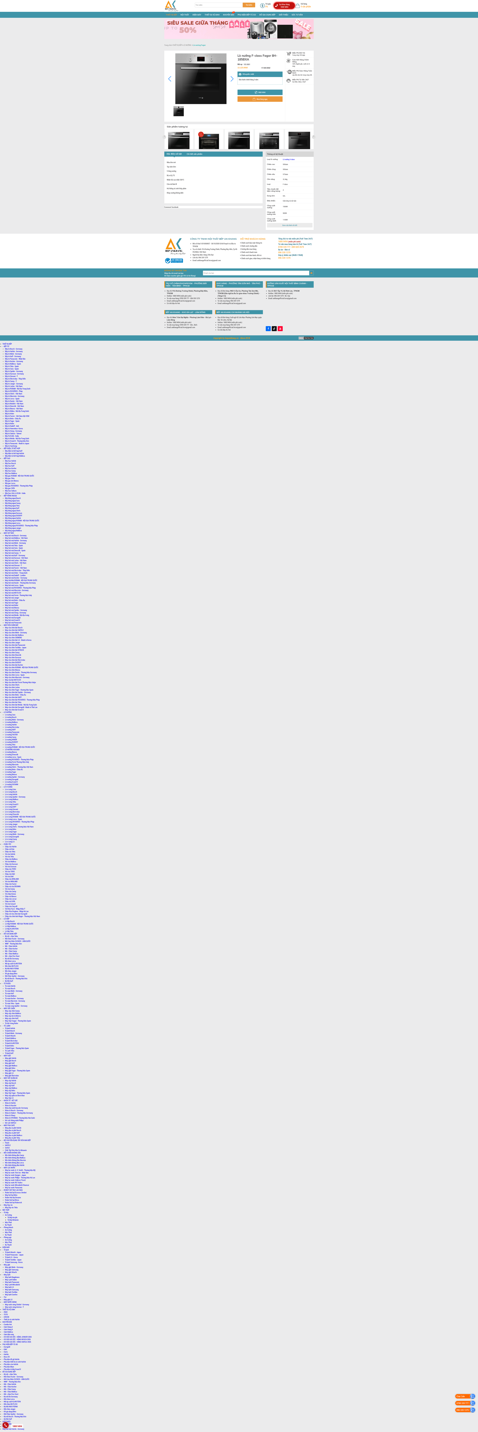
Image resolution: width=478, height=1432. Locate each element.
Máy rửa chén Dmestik (13, 655)
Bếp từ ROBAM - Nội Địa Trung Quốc (17, 388)
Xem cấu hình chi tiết (289, 225)
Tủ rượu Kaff (9, 993)
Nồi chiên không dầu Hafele (14, 1165)
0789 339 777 (284, 246)
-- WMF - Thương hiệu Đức (11, 1381)
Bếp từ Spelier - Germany (14, 371)
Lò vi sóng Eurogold (12, 836)
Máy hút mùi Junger (12, 597)
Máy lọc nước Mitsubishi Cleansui (17, 1185)
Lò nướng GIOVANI (11, 784)
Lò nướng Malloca (11, 722)
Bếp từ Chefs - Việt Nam (13, 393)
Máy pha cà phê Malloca (13, 1135)
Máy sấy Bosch (10, 1083)
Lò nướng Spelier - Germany (15, 777)
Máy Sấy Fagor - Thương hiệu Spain (17, 1093)
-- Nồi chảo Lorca (8, 1399)
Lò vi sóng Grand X (11, 804)
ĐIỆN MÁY (197, 15)
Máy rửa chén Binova (12, 670)
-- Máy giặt (6, 1264)
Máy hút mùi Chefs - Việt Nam (15, 563)
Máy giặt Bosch (10, 1060)
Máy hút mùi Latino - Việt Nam (16, 560)
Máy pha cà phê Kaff (12, 1132)
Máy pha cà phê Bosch (13, 1130)
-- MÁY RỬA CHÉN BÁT (10, 625)
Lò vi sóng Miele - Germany (14, 834)
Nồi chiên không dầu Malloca (15, 1157)
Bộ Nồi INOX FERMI (12, 968)
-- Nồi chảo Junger (8, 1409)
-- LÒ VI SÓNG (7, 787)
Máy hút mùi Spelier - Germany (16, 610)
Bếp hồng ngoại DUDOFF (13, 515)
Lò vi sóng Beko (10, 829)
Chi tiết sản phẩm (194, 154)
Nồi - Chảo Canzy (11, 951)
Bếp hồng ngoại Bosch (13, 498)
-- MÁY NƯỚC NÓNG (9, 1302)
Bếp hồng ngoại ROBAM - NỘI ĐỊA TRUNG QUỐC (22, 520)
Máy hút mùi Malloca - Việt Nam (16, 538)
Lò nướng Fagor (199, 45)
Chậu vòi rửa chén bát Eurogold (16, 913)
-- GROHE (5, 1317)
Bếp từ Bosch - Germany (13, 349)
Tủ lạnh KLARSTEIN (12, 1043)
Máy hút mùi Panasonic (13, 622)
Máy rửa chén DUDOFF (13, 662)
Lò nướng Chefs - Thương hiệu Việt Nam (19, 767)
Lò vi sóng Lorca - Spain (13, 819)
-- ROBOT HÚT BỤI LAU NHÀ (12, 1190)
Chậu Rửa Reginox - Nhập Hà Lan (17, 911)
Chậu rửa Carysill (11, 906)
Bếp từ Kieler (9, 423)
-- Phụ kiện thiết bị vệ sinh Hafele (14, 1361)
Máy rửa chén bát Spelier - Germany (18, 692)
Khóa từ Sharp (10, 1115)
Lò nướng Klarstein (11, 764)
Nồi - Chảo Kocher (11, 948)
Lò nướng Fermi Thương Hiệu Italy (17, 762)
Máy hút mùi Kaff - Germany (15, 555)
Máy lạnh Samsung (12, 1289)
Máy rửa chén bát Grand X (14, 709)
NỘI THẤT (184, 15)
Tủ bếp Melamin (13, 1220)
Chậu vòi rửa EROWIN (12, 886)
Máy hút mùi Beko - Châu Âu (15, 600)
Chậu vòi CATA (10, 901)
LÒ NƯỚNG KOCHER (12, 749)
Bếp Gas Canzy (10, 470)
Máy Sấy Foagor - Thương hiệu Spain (18, 1020)
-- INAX (4, 1312)
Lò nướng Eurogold (11, 779)
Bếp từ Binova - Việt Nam (14, 408)
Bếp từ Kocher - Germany (14, 361)
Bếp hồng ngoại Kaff (12, 508)
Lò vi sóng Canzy (11, 839)
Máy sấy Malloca (11, 1088)
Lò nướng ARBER (11, 739)
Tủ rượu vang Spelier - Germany (16, 1006)
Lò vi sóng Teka (10, 801)
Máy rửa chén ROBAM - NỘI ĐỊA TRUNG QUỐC (21, 667)
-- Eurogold (6, 1347)
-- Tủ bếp (5, 1212)
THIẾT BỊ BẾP (171, 15)
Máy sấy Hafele (10, 1080)
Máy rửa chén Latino (12, 687)
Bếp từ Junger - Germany (14, 383)
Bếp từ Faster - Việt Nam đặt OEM (17, 416)
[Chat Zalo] (473, 1396)
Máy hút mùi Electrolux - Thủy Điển (17, 570)
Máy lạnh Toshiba (11, 1292)
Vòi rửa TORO (10, 871)
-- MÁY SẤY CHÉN (8, 1008)
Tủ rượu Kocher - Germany (14, 998)
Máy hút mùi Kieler (11, 605)
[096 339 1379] (473, 1410)
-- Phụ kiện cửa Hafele (10, 1364)
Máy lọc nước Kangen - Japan (15, 1175)
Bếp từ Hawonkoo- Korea (14, 428)
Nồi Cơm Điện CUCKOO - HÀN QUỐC (17, 941)
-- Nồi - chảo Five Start (10, 1394)
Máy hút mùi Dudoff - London (15, 575)
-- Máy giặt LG (7, 1299)
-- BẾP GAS (6, 458)
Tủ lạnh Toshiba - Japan (13, 1259)
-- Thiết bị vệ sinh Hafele (11, 1319)
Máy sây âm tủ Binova (13, 1016)
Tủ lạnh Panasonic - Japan (14, 1254)
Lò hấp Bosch (10, 921)
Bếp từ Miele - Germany (13, 354)
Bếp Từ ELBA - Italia (12, 436)
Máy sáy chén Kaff (11, 1018)
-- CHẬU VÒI (6, 844)
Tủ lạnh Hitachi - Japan (13, 1252)
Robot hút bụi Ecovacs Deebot (16, 1192)
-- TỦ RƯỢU (6, 983)
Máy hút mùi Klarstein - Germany (17, 590)
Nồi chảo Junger (11, 971)
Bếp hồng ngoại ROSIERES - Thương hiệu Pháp (21, 525)
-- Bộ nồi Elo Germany (10, 1396)
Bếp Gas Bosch (10, 463)
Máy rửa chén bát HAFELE (14, 630)
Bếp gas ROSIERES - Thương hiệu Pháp (19, 485)
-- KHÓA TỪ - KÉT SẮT (10, 1100)
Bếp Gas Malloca (11, 473)
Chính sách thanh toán (249, 252)
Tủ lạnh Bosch (10, 1030)
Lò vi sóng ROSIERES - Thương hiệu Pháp (19, 821)
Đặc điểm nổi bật (174, 154)
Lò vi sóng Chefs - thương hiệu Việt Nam (19, 826)
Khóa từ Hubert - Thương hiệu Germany (19, 1113)
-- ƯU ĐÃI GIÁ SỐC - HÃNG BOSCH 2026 (16, 1339)
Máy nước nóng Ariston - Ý (14, 1307)
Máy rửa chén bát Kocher (14, 665)
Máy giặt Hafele (10, 1058)
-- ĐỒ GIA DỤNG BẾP (9, 933)
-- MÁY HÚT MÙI (8, 533)
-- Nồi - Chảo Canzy (9, 1389)
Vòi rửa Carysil (10, 904)
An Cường (8, 1215)
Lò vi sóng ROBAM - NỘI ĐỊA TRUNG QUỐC (20, 816)
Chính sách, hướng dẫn (249, 246)
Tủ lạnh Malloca (10, 1038)
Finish (7, 1142)
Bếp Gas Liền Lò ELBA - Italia (15, 493)
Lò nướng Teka (10, 744)
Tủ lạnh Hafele (10, 1028)
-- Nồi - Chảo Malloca (9, 1391)
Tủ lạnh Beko (9, 1045)
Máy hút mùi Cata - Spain (14, 548)
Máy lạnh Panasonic (12, 1282)
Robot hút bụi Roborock (13, 1202)
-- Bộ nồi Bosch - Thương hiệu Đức (14, 1416)
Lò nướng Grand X (11, 782)
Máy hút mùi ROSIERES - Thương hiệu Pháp (20, 587)
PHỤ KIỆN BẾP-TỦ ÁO (247, 15)
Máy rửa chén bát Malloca (14, 635)
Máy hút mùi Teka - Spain (14, 545)
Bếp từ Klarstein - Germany (14, 396)
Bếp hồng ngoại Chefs (12, 510)
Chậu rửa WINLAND (12, 879)
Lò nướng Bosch (10, 717)
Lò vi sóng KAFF (10, 806)
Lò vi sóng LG (10, 841)
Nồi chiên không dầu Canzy (14, 1155)
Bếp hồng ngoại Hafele (13, 518)
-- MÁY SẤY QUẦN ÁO (10, 1078)
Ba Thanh (8, 1225)
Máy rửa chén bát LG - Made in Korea (18, 640)
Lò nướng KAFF (10, 729)
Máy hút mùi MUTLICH (13, 592)
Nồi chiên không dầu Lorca (14, 1162)
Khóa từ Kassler (10, 1105)
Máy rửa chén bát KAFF (13, 697)
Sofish (7, 1147)
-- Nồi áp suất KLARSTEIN (11, 1401)
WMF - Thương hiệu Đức (13, 943)
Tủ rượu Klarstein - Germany (15, 1001)
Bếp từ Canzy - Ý (11, 381)
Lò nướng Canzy (10, 737)
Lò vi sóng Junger (11, 824)
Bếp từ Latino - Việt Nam (13, 386)
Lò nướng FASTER (11, 734)
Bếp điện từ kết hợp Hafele (14, 453)
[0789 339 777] (473, 1403)
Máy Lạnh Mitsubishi (12, 1284)
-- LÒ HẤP (5, 918)
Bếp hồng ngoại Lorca (12, 523)
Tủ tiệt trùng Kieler (11, 1023)
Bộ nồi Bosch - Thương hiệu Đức (16, 978)
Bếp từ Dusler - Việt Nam (14, 401)
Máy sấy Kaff (10, 1085)
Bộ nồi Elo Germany (12, 958)
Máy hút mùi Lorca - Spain (14, 585)
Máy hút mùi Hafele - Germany (16, 540)
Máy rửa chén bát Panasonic (15, 645)
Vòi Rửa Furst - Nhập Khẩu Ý (15, 909)
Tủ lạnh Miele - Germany (13, 1033)
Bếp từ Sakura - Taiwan (13, 433)
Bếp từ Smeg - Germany (13, 431)
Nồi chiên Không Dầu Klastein (15, 1160)
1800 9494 (283, 241)
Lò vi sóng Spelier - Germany (15, 797)
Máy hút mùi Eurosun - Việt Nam (16, 558)
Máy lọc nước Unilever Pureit (15, 1180)
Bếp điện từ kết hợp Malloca (15, 456)
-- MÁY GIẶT (6, 1055)
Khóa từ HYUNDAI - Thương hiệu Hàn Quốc (20, 1118)
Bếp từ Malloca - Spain (13, 363)
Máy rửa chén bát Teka (13, 702)
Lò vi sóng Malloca (11, 799)
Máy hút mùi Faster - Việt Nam (16, 568)
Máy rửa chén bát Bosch (13, 627)
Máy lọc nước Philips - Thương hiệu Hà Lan (20, 1177)
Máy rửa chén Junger (12, 642)
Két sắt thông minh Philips (14, 1120)
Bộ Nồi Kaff (9, 981)
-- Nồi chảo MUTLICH (9, 1404)
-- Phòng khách (7, 1227)
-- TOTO (5, 1314)
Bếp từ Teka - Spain (12, 366)
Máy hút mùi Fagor (11, 602)
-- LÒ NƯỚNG (7, 712)
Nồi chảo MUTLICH (11, 966)
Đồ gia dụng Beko (11, 973)
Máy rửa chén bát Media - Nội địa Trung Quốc (21, 704)
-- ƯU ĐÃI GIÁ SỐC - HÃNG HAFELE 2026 (16, 1342)
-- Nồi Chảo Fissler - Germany (12, 1376)
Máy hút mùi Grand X (12, 620)
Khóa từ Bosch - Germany (14, 1110)
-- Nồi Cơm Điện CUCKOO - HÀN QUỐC (15, 1379)
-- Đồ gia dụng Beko (9, 1411)
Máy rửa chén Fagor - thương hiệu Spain (19, 689)
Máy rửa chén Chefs (12, 685)
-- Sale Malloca (7, 1332)
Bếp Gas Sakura (10, 490)
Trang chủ (167, 45)
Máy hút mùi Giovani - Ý (13, 565)
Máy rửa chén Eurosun (13, 657)
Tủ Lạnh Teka (9, 1050)
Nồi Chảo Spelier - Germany (15, 976)
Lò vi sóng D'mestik (12, 814)
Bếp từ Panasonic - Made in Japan (17, 443)
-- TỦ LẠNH (6, 1025)
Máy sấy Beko (10, 1090)
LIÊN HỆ (169, 21)
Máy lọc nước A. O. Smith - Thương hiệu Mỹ (20, 1170)
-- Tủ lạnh (5, 1249)
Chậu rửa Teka (10, 851)
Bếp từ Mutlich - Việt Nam (14, 403)
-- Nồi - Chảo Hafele (9, 1384)
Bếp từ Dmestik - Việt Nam (14, 406)
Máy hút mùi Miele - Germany (15, 543)
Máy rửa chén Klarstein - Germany (17, 677)
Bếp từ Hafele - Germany (14, 351)
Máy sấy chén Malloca (13, 1013)
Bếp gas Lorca (10, 483)
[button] (164, 137)
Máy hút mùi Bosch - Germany (16, 535)
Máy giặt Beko (10, 1068)
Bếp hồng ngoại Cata (12, 500)
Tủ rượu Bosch (10, 988)
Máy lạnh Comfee (11, 1294)
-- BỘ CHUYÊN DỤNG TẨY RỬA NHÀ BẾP (16, 1140)
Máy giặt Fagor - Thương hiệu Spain (17, 1070)
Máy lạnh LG (9, 1287)
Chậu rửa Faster (11, 884)
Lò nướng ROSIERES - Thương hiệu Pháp (19, 759)
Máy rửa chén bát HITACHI (14, 650)
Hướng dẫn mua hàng (248, 249)
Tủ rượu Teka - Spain (12, 1003)
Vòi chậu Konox (10, 894)
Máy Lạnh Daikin (11, 1279)
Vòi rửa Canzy (10, 889)
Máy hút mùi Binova (12, 607)
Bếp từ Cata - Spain (12, 368)
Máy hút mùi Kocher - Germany (16, 578)
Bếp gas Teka (9, 478)
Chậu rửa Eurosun (11, 864)
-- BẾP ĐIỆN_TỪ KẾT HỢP (11, 448)
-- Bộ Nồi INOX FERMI (10, 1406)
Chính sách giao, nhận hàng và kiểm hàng (255, 258)
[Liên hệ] (5, 1426)
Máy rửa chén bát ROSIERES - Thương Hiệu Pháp (22, 699)
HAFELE (8, 1145)
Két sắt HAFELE (10, 1123)
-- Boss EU (6, 1356)
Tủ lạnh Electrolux (11, 1040)
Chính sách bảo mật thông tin (251, 243)
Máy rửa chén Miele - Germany (16, 632)
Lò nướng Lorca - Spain (13, 757)
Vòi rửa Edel (9, 876)
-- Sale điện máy (8, 1334)
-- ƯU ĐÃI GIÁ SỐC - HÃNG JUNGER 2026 (17, 1337)
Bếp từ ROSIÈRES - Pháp (14, 391)
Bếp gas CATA (10, 488)
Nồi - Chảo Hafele (11, 946)
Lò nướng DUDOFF (11, 742)
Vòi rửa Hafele (10, 854)
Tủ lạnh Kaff (9, 1053)
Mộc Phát (8, 1222)
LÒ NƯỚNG (187, 45)
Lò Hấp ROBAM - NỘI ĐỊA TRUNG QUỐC (19, 923)
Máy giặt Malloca (11, 1065)
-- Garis (5, 1351)
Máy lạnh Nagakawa (12, 1277)
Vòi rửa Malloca (10, 861)
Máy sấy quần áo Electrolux (15, 1095)
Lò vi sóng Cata (10, 789)
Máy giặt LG (9, 1073)
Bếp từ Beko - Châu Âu (13, 418)
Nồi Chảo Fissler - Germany (14, 938)
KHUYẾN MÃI (228, 15)
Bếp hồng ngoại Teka (12, 505)
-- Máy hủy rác (7, 1205)
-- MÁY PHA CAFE (8, 1125)
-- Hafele (5, 1354)
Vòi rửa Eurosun (10, 866)
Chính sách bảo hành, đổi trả (251, 255)
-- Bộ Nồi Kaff (7, 1419)
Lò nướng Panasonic (12, 732)
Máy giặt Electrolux (12, 1075)
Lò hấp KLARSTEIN (11, 928)
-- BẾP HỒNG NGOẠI (9, 495)
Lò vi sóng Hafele (11, 794)
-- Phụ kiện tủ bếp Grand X (11, 1369)
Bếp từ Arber (9, 413)
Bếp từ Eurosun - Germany (14, 373)
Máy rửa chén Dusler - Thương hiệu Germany (21, 672)
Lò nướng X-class (289, 159)
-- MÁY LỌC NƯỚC (8, 1167)
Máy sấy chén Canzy (12, 1011)
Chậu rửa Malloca (11, 859)
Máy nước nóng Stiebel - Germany (17, 1304)
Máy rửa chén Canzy (12, 652)
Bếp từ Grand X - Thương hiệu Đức (17, 441)
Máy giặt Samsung (11, 1269)
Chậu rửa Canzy (10, 891)
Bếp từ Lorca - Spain (12, 398)
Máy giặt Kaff (10, 1063)
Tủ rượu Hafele (10, 986)
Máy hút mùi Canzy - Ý (13, 553)
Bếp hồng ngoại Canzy (13, 503)
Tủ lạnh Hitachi (10, 1035)
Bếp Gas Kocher (10, 468)
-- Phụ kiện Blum (8, 1366)
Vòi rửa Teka (9, 856)
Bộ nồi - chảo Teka (11, 936)
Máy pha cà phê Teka (12, 1137)
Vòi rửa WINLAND (11, 881)
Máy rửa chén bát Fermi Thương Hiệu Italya (20, 682)
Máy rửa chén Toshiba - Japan (15, 647)
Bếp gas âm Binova (12, 480)
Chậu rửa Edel (10, 874)
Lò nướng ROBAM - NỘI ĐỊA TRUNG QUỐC (20, 747)
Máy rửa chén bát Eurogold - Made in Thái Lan (21, 707)
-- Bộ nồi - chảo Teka (9, 1374)
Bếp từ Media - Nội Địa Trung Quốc (17, 438)
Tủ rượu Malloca (10, 996)
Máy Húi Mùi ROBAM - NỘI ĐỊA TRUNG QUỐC (21, 580)
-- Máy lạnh (6, 1274)
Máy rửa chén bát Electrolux (15, 660)
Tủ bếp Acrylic (12, 1217)
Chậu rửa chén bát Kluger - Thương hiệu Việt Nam (22, 916)
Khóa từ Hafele (10, 1103)
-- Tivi (4, 1297)
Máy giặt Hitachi (11, 1272)
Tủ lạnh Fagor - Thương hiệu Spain (17, 1048)
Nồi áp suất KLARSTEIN (13, 963)
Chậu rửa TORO (10, 869)
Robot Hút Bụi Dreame (13, 1197)
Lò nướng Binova (11, 752)
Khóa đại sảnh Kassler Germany (16, 1108)
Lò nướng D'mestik (11, 754)
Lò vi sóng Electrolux (12, 811)
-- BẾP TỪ (5, 346)
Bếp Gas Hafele (10, 461)
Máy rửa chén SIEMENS (13, 637)
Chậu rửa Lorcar (11, 899)
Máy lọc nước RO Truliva (13, 1182)
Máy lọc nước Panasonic (13, 1187)
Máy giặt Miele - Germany (14, 1267)
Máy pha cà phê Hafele (13, 1128)
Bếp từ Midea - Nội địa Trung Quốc (17, 411)
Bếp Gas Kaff (9, 466)
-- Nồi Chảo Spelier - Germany (12, 1414)
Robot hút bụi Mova (12, 1200)
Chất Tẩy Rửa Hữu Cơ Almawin (16, 1150)
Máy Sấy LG (9, 1098)
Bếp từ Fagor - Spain (12, 421)
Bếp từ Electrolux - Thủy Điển (15, 378)
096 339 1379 (284, 252)
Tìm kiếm (249, 5)
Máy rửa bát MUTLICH (13, 680)
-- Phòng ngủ (6, 1237)
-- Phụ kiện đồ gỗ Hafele (10, 1359)
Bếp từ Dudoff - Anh (12, 426)
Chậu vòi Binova (10, 896)
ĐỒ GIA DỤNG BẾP (267, 15)
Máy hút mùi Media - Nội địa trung (17, 615)
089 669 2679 (298, 246)
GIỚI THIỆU (283, 15)
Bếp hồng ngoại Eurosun (13, 513)
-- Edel (4, 1349)
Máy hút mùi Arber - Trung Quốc (16, 573)
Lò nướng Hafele (11, 724)
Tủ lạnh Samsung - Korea (14, 1262)
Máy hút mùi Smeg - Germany (15, 612)
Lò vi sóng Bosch (11, 792)
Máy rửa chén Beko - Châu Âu (15, 694)
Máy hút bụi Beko (11, 1195)
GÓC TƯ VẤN (297, 15)
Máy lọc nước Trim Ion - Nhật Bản (17, 1172)
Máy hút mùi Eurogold (12, 617)
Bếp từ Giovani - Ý (11, 376)
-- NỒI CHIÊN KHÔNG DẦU (11, 1152)
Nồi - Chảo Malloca (11, 953)
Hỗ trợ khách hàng (252, 238)
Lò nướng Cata (10, 714)
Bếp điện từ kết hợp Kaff (13, 451)
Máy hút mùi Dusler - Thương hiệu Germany (20, 582)
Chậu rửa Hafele (11, 846)
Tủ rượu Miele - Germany (13, 991)
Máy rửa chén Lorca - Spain (15, 675)
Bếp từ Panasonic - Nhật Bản (15, 359)
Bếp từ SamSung (11, 446)
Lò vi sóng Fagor (11, 831)
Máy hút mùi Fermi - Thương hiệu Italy (18, 595)
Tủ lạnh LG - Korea (11, 1257)
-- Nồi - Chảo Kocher (9, 1386)
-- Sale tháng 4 (7, 1329)
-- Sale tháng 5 (7, 1327)
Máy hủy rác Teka (11, 1207)
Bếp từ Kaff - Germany (13, 356)
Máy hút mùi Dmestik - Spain (15, 550)
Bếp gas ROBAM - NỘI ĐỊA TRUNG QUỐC (19, 475)
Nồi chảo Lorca (10, 961)
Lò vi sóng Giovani (11, 809)
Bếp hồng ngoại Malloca (13, 530)
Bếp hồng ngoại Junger (13, 528)
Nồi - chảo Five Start (12, 956)
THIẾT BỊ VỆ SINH (212, 15)
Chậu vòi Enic (9, 849)
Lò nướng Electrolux (12, 727)
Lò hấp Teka (9, 931)
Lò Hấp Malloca (10, 926)
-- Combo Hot (7, 1324)
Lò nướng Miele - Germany (14, 719)
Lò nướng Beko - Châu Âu (14, 769)
